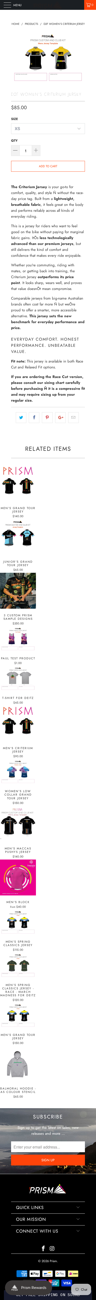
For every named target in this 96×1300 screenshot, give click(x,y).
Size (14, 119)
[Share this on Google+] (60, 417)
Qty (14, 140)
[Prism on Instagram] (52, 1249)
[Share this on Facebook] (34, 417)
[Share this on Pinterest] (47, 417)
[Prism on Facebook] (43, 1249)
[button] (48, 1295)
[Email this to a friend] (73, 417)
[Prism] (48, 5)
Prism (53, 1261)
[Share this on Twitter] (21, 417)
